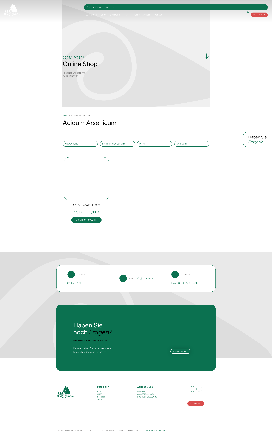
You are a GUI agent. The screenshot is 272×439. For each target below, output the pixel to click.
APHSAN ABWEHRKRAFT (86, 205)
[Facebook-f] (192, 389)
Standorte (115, 15)
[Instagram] (199, 389)
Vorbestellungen (142, 15)
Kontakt (159, 15)
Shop (103, 15)
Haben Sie (257, 139)
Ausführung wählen (86, 220)
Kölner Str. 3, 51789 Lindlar (185, 283)
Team (127, 15)
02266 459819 (74, 283)
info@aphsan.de (144, 278)
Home (66, 116)
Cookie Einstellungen (147, 397)
